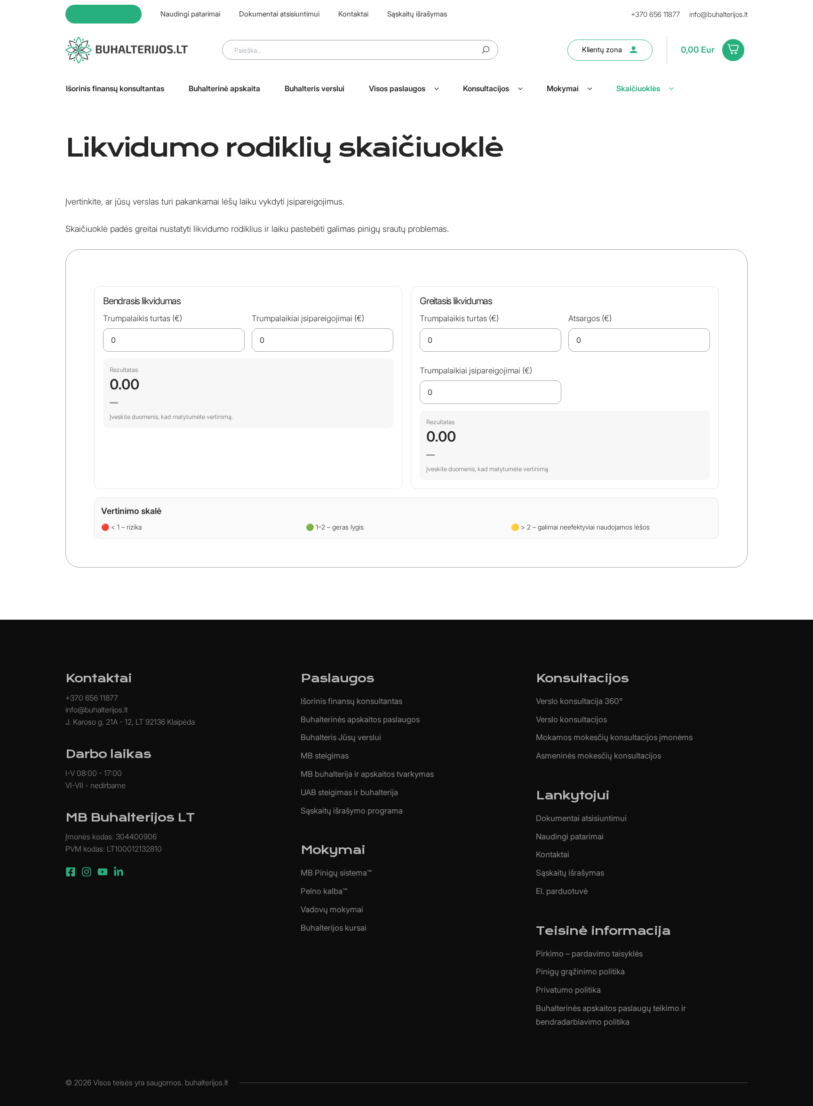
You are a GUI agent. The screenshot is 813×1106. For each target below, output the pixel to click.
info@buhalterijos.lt (718, 14)
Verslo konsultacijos (571, 719)
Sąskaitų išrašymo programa (352, 810)
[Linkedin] (118, 872)
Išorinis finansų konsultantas (351, 701)
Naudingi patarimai (570, 836)
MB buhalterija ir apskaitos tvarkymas (367, 774)
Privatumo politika (568, 990)
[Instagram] (86, 872)
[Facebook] (70, 872)
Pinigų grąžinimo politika (580, 971)
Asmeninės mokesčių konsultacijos (598, 755)
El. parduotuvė (562, 891)
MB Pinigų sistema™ (336, 872)
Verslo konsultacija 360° (579, 701)
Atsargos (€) (590, 318)
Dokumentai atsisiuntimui (581, 818)
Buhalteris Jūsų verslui (341, 737)
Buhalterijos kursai (334, 927)
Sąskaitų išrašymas (570, 872)
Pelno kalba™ (324, 891)
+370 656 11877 (655, 14)
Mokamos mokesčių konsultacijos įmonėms (614, 737)
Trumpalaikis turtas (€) (142, 318)
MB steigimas (325, 755)
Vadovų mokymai (332, 909)
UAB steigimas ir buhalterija (349, 792)
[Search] (485, 49)
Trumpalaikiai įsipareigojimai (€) (308, 318)
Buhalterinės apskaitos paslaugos (360, 719)
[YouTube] (102, 872)
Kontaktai (552, 854)
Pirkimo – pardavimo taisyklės (589, 953)
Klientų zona (602, 49)
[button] (436, 88)
